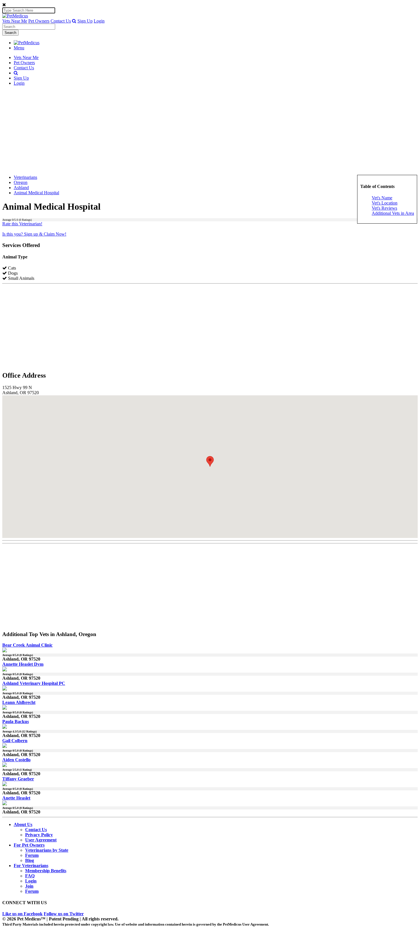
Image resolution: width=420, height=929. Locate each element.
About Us (23, 824)
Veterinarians (25, 177)
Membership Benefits (45, 870)
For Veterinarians (31, 865)
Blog (29, 860)
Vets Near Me (14, 21)
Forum (32, 855)
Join (29, 886)
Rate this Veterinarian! (22, 223)
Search (10, 33)
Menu (19, 47)
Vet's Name (382, 197)
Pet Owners (38, 21)
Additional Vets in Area (393, 213)
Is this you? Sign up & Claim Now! (34, 234)
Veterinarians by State (46, 850)
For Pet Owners (29, 845)
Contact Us (61, 21)
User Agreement (41, 839)
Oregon (20, 182)
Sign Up (85, 21)
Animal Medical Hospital (36, 192)
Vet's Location (384, 203)
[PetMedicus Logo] (26, 42)
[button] (74, 21)
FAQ (30, 875)
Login (99, 21)
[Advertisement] (210, 130)
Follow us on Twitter (64, 913)
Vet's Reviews (384, 208)
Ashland (21, 187)
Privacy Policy (39, 834)
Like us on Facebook (22, 913)
